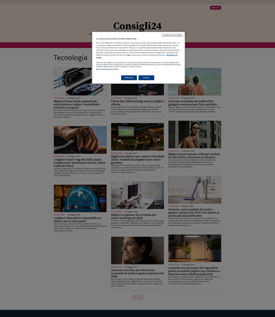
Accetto (146, 77)
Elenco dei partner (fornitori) (107, 69)
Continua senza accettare (172, 35)
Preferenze (129, 77)
